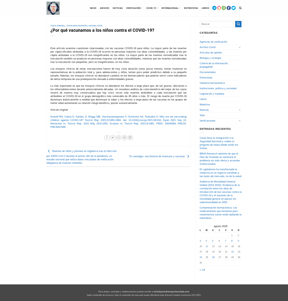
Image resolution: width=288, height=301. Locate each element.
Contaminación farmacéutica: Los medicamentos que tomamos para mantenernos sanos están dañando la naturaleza (221, 212)
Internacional (170, 8)
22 (232, 251)
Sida (202, 115)
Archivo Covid (207, 47)
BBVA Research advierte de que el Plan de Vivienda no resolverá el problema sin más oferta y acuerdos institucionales (220, 158)
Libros (205, 8)
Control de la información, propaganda (214, 65)
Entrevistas (191, 8)
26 (213, 257)
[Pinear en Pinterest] (124, 137)
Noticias (118, 8)
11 (207, 246)
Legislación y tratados (212, 93)
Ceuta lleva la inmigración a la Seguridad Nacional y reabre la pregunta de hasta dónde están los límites (219, 143)
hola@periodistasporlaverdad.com (171, 292)
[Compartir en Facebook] (107, 137)
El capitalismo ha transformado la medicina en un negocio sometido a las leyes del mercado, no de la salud (220, 173)
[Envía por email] (118, 137)
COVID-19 (151, 8)
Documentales (208, 72)
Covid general (57, 26)
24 (201, 257)
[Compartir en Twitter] (113, 137)
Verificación (133, 8)
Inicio (93, 8)
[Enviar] (238, 24)
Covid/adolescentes (76, 26)
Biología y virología (210, 58)
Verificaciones (207, 120)
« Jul (202, 269)
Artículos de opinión (211, 52)
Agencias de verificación (213, 41)
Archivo (104, 8)
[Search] (240, 8)
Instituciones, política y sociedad (218, 88)
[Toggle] (240, 47)
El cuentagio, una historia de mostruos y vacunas (157, 156)
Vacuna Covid (95, 26)
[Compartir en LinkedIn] (130, 137)
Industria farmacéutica (212, 83)
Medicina (205, 104)
